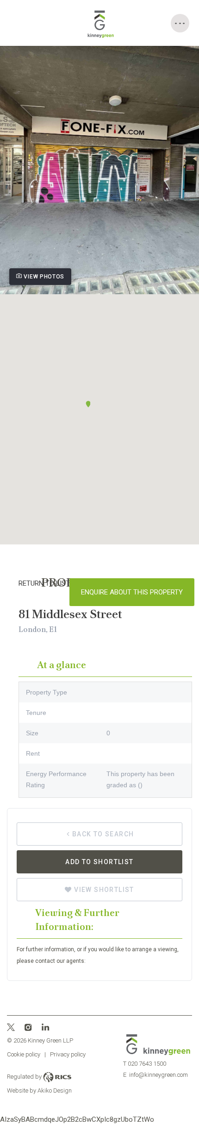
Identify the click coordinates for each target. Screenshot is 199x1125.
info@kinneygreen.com (155, 1074)
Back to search (103, 834)
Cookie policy (23, 1054)
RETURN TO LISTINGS (52, 583)
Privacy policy (68, 1054)
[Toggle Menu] (180, 23)
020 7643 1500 (144, 1063)
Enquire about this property (132, 592)
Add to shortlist (99, 862)
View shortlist (103, 889)
